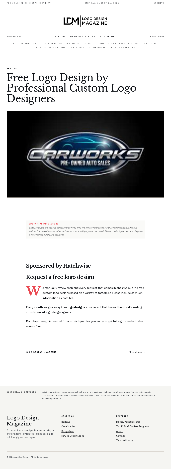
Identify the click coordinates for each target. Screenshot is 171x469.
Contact (120, 435)
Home (12, 43)
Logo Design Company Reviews (118, 43)
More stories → (137, 352)
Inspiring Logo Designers (61, 43)
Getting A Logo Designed (88, 47)
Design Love (29, 43)
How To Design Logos (51, 47)
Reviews (65, 421)
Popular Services (123, 47)
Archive (159, 3)
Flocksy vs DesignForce (128, 421)
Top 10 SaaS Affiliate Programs (132, 426)
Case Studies (153, 43)
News (88, 43)
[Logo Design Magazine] (85, 21)
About (119, 431)
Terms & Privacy (124, 440)
